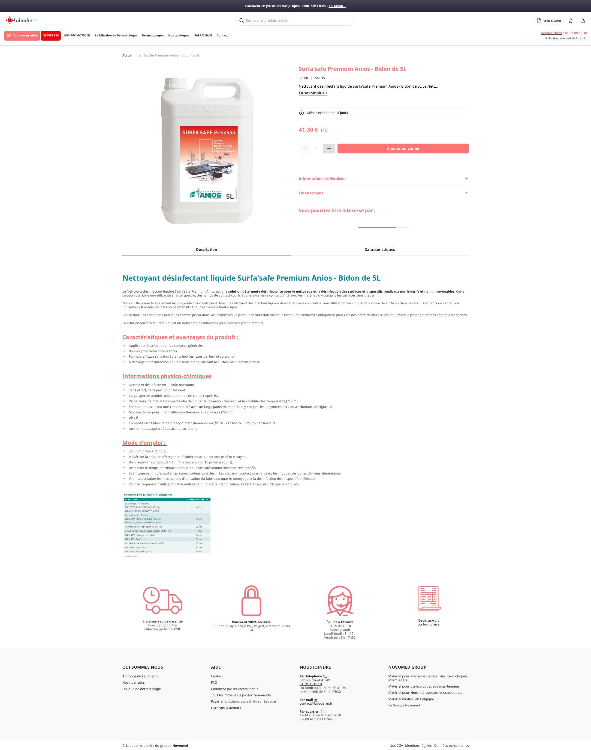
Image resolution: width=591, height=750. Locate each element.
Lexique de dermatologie (141, 689)
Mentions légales (418, 745)
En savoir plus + (313, 93)
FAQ (214, 682)
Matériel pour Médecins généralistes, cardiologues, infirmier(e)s (428, 678)
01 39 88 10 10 (311, 684)
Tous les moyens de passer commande (241, 695)
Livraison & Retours (226, 708)
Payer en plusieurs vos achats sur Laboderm (245, 701)
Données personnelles (451, 745)
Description (206, 249)
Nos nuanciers (133, 682)
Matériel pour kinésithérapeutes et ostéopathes (425, 692)
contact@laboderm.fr (316, 703)
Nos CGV (396, 745)
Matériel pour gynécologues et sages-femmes (423, 686)
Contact (217, 676)
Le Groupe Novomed (404, 705)
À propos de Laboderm (140, 676)
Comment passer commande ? (234, 689)
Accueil (127, 55)
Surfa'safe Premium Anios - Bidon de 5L (169, 55)
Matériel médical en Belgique (411, 699)
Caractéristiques (380, 249)
